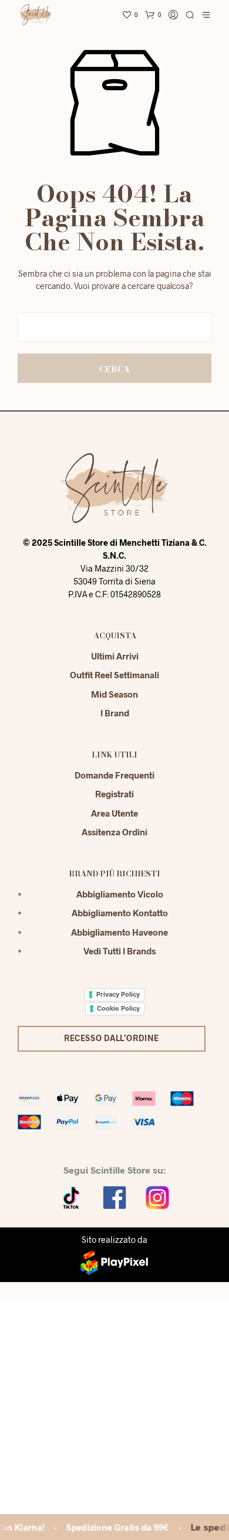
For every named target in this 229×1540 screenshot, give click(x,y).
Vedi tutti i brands (119, 951)
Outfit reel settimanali (114, 674)
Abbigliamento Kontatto (120, 912)
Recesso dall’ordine (111, 1038)
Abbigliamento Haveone (119, 932)
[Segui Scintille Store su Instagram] (157, 1196)
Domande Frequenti (114, 775)
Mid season (114, 694)
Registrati (114, 793)
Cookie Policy (118, 1008)
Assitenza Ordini (114, 832)
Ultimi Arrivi (115, 656)
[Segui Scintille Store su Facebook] (114, 1196)
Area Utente (114, 813)
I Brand (114, 713)
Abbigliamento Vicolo (119, 894)
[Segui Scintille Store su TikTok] (71, 1196)
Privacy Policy (118, 994)
